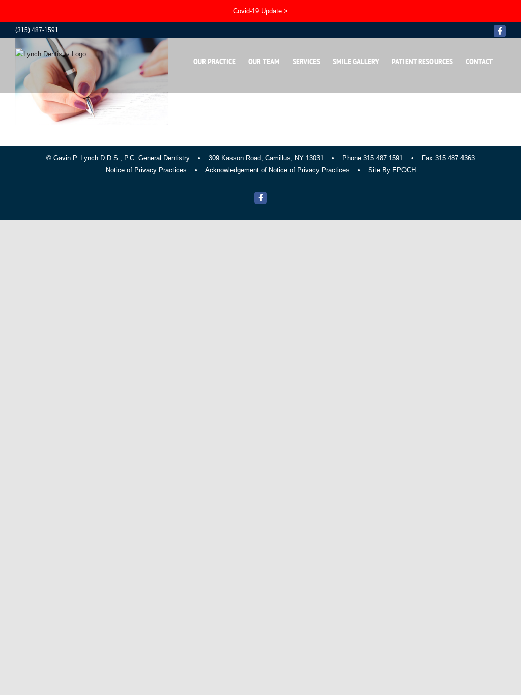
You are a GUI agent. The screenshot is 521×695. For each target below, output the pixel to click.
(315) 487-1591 (37, 30)
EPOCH (404, 170)
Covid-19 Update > (260, 11)
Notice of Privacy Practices (146, 170)
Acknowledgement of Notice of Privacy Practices (277, 170)
